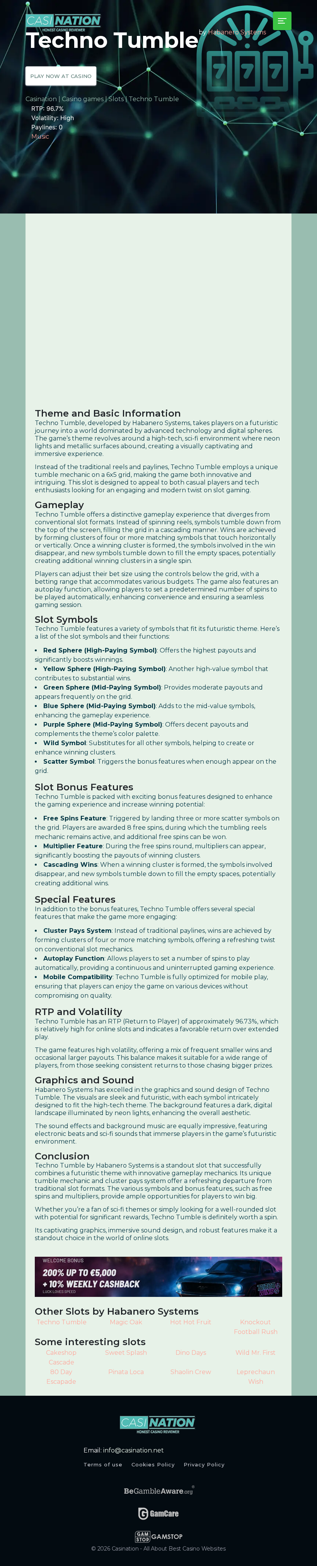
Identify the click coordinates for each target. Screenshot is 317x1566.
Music (40, 136)
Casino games (83, 99)
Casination (41, 99)
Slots (116, 99)
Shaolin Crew (190, 1372)
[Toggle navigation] (282, 21)
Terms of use (103, 1464)
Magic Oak (126, 1322)
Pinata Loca (126, 1372)
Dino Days (191, 1352)
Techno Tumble (61, 1322)
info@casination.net (133, 1450)
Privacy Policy (204, 1464)
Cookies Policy (153, 1464)
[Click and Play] (158, 1276)
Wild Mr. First (255, 1352)
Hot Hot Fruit (190, 1322)
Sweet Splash (126, 1352)
